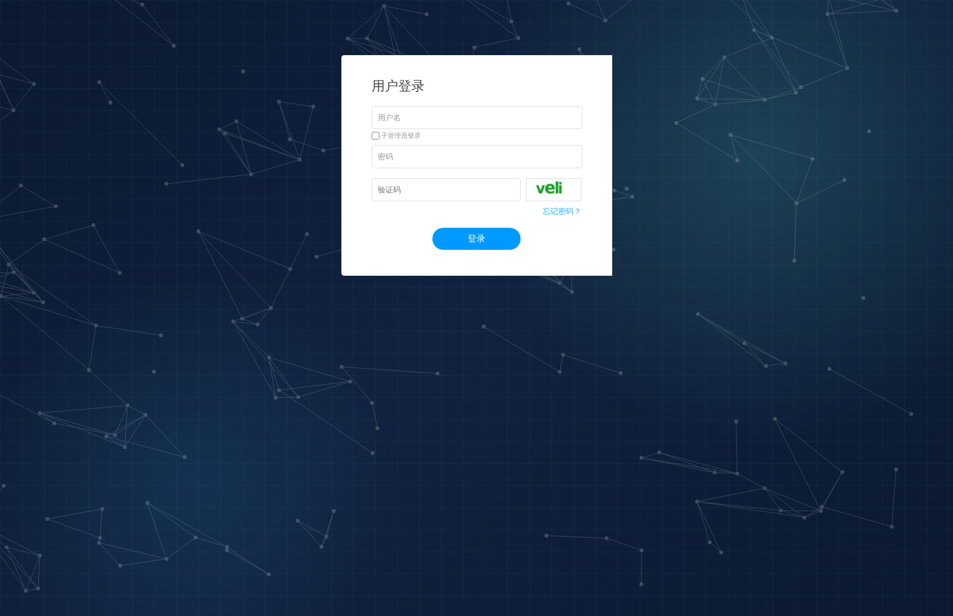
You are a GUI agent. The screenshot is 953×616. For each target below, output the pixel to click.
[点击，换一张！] (553, 189)
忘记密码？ (562, 211)
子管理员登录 (400, 136)
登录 (476, 238)
